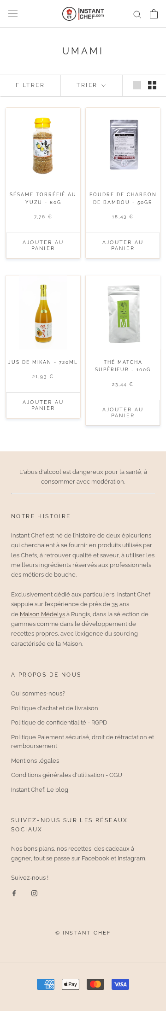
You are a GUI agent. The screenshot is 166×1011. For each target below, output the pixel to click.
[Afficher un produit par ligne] (137, 85)
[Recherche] (137, 14)
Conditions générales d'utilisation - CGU (66, 774)
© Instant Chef (83, 933)
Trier (88, 85)
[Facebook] (14, 893)
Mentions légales (35, 760)
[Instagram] (34, 893)
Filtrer (30, 85)
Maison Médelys (42, 614)
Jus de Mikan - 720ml (43, 362)
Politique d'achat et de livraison (54, 708)
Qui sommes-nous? (38, 693)
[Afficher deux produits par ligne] (152, 85)
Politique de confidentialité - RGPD (59, 722)
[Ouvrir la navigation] (13, 14)
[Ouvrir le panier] (154, 13)
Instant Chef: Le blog (39, 789)
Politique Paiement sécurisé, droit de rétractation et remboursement (82, 742)
